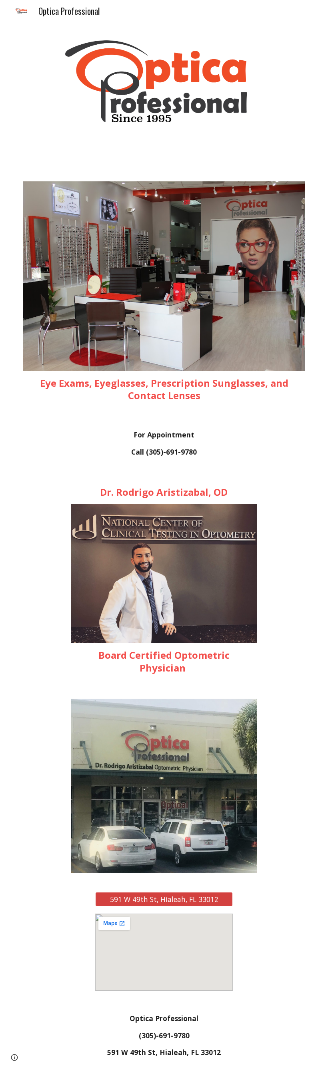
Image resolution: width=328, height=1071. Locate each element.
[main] (164, 389)
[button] (14, 1057)
